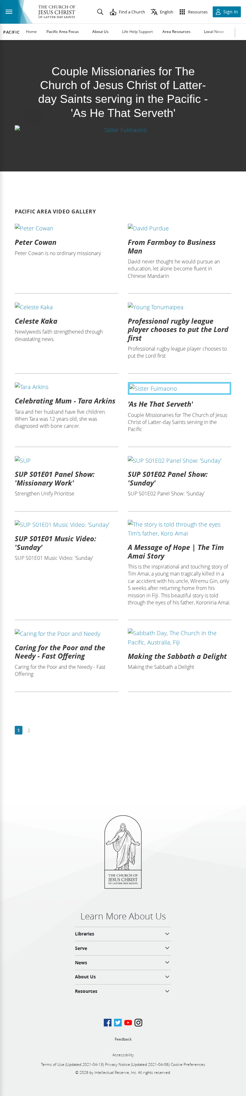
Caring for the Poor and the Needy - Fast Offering (60, 651)
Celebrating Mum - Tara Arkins (65, 400)
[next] (39, 730)
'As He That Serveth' (160, 404)
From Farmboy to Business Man (172, 246)
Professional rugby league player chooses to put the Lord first (178, 329)
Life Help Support (137, 31)
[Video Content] (123, 130)
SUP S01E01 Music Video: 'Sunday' (55, 543)
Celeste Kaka (36, 321)
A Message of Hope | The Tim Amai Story (176, 551)
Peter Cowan (35, 242)
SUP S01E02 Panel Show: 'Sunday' (168, 478)
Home (31, 31)
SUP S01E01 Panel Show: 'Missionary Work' (54, 478)
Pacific (11, 32)
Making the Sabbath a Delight (177, 656)
